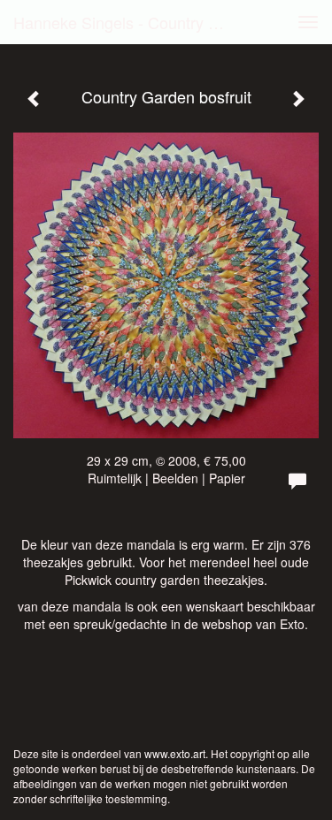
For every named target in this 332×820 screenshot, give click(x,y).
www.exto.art (174, 753)
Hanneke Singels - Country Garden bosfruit (127, 22)
